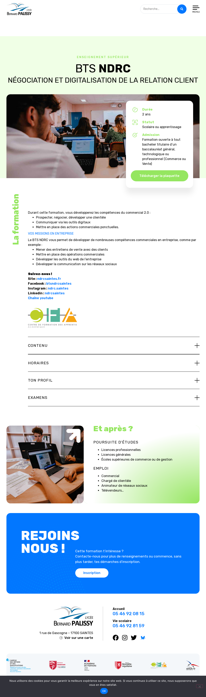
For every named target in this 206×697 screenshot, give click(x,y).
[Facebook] (116, 638)
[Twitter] (134, 638)
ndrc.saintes (58, 288)
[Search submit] (181, 9)
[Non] (199, 686)
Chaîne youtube (40, 298)
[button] (114, 345)
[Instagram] (125, 638)
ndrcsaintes (55, 293)
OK (104, 691)
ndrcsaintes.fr (49, 279)
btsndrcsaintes (58, 283)
